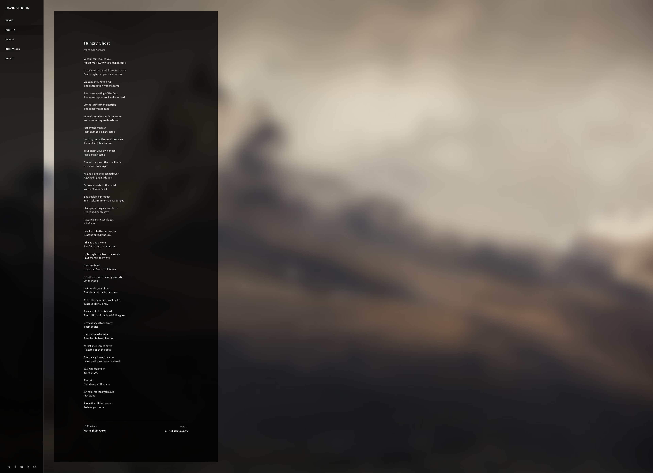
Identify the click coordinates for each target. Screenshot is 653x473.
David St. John (17, 8)
